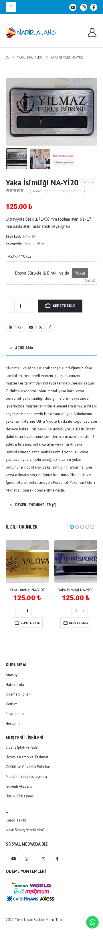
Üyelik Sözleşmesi (20, 796)
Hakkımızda (15, 684)
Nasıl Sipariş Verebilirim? (25, 830)
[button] (11, 7)
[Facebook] (93, 7)
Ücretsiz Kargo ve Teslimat (27, 757)
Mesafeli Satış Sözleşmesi (26, 776)
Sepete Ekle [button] (30, 622)
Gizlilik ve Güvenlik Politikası (29, 766)
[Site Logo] (31, 32)
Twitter (40, 327)
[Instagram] (83, 7)
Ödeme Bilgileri (18, 694)
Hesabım (13, 723)
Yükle (80, 273)
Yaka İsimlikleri (34, 243)
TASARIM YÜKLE (18, 256)
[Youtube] (72, 7)
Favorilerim (15, 713)
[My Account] (92, 32)
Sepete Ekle (64, 305)
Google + (20, 327)
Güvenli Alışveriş (19, 786)
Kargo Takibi (16, 820)
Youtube (13, 859)
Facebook (50, 327)
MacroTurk (54, 919)
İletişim (11, 704)
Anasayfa (13, 674)
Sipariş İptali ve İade (22, 747)
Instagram (26, 859)
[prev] (85, 183)
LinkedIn (10, 327)
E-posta (31, 327)
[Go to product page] (27, 561)
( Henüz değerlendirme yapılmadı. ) (57, 191)
